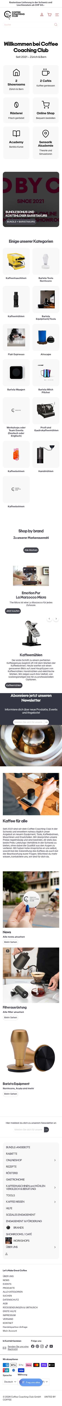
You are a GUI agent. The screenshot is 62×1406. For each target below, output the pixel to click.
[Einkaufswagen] (49, 15)
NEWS (6, 1280)
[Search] (56, 24)
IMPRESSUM (9, 1315)
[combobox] (31, 24)
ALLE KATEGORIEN (13, 1291)
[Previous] (49, 618)
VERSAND (8, 1319)
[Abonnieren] (46, 722)
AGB (5, 1303)
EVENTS (7, 1284)
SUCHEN (7, 1295)
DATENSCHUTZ (11, 1299)
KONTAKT (8, 1323)
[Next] (56, 618)
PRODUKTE (9, 1288)
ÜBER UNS (8, 1276)
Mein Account (10, 1330)
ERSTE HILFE (9, 1311)
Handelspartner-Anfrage (15, 1327)
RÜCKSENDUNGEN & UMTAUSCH (20, 1307)
